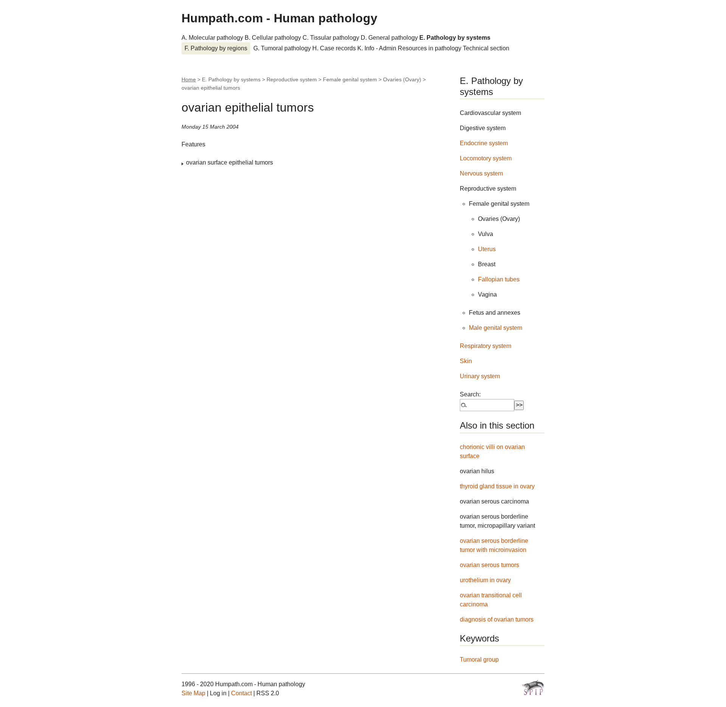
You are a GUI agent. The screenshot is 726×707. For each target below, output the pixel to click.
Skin (466, 361)
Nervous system (481, 173)
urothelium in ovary (485, 580)
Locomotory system (486, 158)
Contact (241, 693)
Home (189, 79)
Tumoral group (479, 659)
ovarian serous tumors (489, 565)
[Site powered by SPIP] (533, 687)
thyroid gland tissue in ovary (497, 486)
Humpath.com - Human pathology (279, 18)
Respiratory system (485, 346)
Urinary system (480, 376)
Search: (470, 394)
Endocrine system (484, 143)
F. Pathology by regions (216, 48)
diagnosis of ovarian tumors (497, 619)
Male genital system (495, 328)
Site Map (193, 693)
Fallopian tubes (499, 279)
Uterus (487, 249)
